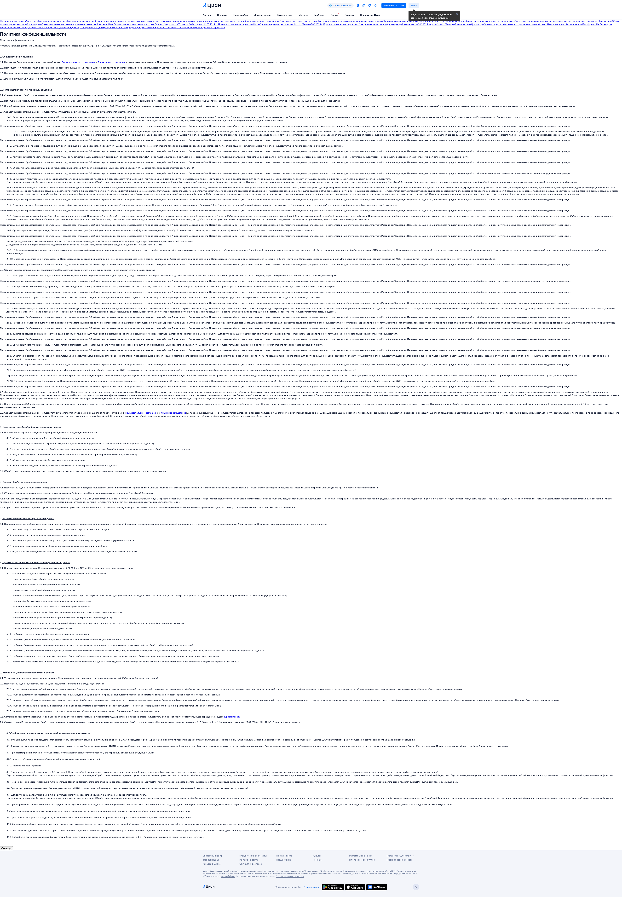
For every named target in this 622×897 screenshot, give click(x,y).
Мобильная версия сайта (288, 887)
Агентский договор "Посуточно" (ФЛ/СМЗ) (82, 27)
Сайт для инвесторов (250, 863)
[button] (457, 14)
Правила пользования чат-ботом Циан (591, 21)
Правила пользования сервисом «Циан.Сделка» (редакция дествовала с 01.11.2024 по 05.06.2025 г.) (270, 24)
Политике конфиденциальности (397, 873)
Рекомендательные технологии (290, 876)
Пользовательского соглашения (78, 62)
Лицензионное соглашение (51, 21)
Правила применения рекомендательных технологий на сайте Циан (78, 24)
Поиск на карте (284, 855)
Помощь (317, 859)
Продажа (222, 15)
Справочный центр (213, 855)
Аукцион (317, 855)
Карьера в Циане (211, 863)
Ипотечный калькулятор (362, 859)
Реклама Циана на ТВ (360, 855)
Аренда (207, 15)
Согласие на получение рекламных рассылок (201, 27)
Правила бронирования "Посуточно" (159, 27)
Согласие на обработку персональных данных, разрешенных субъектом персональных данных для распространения (509, 21)
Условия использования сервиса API (366, 21)
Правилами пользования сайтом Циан (234, 873)
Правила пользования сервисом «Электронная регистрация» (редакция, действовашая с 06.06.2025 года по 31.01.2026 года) (389, 24)
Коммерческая (284, 15)
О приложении (311, 887)
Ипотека (303, 15)
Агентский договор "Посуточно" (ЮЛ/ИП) (38, 27)
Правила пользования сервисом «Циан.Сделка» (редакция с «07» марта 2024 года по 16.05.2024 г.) (166, 24)
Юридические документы (253, 855)
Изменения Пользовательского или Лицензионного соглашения (313, 21)
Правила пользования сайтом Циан (18, 21)
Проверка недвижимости (399, 859)
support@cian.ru (232, 716)
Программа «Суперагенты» (400, 855)
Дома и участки (262, 15)
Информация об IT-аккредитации (122, 27)
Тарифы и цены (211, 859)
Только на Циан (463, 24)
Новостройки (240, 15)
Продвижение (283, 859)
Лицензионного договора (111, 62)
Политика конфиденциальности (262, 21)
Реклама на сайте (248, 859)
